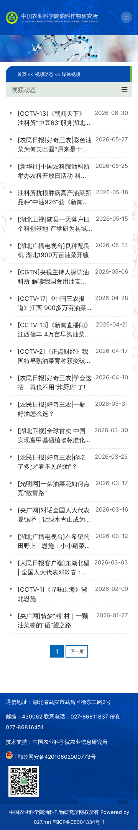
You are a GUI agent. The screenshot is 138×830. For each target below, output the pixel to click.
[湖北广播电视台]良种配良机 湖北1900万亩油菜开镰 (54, 250)
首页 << (26, 74)
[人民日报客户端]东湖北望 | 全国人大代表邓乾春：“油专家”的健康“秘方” (54, 568)
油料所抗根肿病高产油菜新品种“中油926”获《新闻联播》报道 (54, 198)
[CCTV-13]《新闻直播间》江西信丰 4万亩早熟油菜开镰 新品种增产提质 (54, 330)
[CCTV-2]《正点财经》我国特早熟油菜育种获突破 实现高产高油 (53, 356)
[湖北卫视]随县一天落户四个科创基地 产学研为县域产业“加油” (54, 224)
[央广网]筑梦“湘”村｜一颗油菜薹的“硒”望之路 (53, 620)
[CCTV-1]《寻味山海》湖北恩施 (52, 594)
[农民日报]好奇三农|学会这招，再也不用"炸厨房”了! (55, 382)
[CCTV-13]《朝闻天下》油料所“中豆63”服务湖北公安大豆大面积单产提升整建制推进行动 (51, 118)
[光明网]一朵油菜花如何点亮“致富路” (54, 488)
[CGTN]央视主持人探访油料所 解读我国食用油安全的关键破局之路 (53, 277)
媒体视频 (71, 74)
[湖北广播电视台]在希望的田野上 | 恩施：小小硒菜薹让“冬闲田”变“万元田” (54, 541)
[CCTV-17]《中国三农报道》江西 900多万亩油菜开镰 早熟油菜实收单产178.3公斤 (52, 303)
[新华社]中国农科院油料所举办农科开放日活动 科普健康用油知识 (54, 171)
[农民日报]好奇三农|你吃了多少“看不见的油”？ (51, 461)
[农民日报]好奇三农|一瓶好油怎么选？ (51, 408)
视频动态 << (48, 74)
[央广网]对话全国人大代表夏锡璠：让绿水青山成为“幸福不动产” (54, 515)
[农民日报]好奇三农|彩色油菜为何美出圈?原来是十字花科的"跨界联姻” (55, 145)
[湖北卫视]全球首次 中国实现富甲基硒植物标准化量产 (51, 436)
